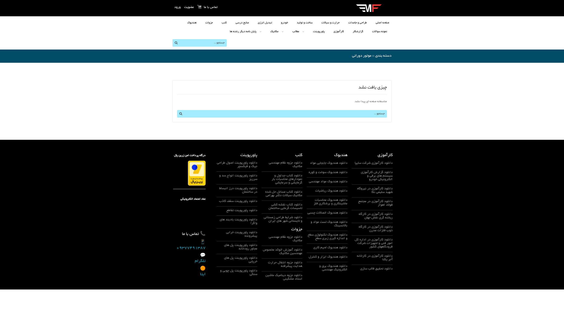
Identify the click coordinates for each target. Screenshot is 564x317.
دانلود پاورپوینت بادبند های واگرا (238, 221)
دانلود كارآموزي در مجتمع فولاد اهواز (375, 203)
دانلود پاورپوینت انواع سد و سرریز (238, 177)
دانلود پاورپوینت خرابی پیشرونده (241, 234)
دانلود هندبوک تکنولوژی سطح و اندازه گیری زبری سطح (327, 236)
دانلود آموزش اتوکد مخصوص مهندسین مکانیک (282, 251)
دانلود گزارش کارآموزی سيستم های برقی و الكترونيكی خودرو (377, 176)
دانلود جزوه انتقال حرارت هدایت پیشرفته (285, 264)
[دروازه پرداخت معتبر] (197, 173)
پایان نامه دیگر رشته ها (243, 31)
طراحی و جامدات (357, 22)
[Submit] (176, 43)
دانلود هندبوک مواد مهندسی (328, 181)
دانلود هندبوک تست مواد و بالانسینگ (329, 223)
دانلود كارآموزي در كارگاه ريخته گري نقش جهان (376, 215)
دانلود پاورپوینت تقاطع (241, 210)
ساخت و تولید (305, 22)
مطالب (295, 31)
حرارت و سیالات (330, 22)
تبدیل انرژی (265, 22)
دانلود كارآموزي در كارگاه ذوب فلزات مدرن (376, 228)
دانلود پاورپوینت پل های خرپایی (240, 259)
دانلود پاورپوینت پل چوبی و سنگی (238, 272)
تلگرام (200, 261)
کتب (224, 22)
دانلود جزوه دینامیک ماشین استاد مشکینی (283, 277)
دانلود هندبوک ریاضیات (331, 191)
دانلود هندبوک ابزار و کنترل (328, 257)
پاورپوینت (319, 31)
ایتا (203, 274)
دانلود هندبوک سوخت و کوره (328, 172)
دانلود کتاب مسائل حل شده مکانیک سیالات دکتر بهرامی (283, 193)
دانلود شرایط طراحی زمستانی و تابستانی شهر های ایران (283, 219)
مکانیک (274, 31)
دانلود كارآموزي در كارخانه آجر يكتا (375, 257)
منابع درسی (242, 22)
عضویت (189, 7)
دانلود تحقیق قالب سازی (376, 269)
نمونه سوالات (379, 31)
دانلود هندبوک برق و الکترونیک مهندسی (333, 267)
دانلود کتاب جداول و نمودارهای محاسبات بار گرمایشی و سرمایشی (287, 179)
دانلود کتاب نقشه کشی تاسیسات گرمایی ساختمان (285, 206)
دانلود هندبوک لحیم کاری (330, 247)
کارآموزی (339, 31)
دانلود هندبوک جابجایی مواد (328, 163)
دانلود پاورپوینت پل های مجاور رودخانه (240, 247)
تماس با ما (210, 7)
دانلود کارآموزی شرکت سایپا (374, 163)
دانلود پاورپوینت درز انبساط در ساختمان (238, 190)
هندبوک (192, 22)
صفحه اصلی (382, 22)
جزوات (209, 22)
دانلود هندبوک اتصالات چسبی (327, 213)
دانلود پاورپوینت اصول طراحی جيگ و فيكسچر (237, 164)
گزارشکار (358, 31)
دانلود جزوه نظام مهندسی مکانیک (285, 164)
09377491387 (191, 248)
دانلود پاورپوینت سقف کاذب (238, 201)
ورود (177, 7)
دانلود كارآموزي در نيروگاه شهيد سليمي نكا (375, 190)
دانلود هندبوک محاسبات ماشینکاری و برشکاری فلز (330, 201)
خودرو (284, 22)
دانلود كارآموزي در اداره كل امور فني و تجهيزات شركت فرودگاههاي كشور (374, 243)
